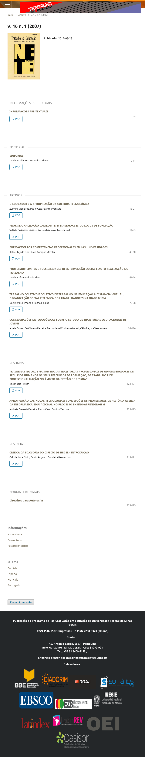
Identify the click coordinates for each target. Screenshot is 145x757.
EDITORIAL (16, 155)
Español (13, 574)
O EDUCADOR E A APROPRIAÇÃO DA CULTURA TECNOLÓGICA (49, 204)
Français (13, 579)
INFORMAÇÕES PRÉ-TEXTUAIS (28, 111)
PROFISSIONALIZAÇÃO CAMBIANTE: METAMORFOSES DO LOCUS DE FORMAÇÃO (61, 225)
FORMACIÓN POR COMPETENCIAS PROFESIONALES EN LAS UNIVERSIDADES (58, 247)
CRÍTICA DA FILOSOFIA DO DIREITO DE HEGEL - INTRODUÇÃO (49, 452)
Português (14, 585)
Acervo (22, 15)
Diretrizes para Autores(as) (26, 500)
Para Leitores (15, 534)
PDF (17, 119)
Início (11, 15)
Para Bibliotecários (18, 545)
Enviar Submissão (21, 602)
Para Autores (15, 540)
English (12, 568)
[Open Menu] (7, 4)
